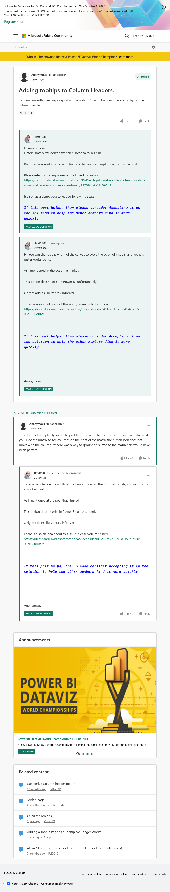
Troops (48, 837)
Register (138, 35)
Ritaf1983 (40, 137)
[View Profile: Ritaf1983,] (28, 139)
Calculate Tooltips (39, 816)
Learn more (125, 57)
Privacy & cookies (117, 874)
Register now (13, 21)
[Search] (127, 35)
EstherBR (55, 789)
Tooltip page (35, 800)
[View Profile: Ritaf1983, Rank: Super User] (28, 475)
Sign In (150, 35)
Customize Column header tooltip (51, 784)
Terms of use (140, 874)
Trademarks (159, 874)
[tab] (83, 754)
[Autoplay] (78, 754)
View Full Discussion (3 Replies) (37, 413)
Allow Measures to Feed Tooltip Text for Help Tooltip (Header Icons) (74, 848)
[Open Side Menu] (16, 36)
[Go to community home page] (47, 36)
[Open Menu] (154, 47)
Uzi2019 (53, 853)
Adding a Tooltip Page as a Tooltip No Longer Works (64, 832)
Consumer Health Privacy (57, 883)
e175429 (49, 821)
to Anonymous (57, 243)
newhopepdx (56, 805)
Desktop (22, 47)
